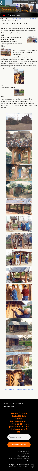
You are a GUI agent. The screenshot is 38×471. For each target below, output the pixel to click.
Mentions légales (23, 456)
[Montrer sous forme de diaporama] (19, 389)
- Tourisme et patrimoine (18, 18)
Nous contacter (23, 452)
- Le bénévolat (32, 18)
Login (32, 467)
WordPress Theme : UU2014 (18, 467)
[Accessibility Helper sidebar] (2, 2)
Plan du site (25, 454)
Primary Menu (14, 15)
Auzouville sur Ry (9, 8)
